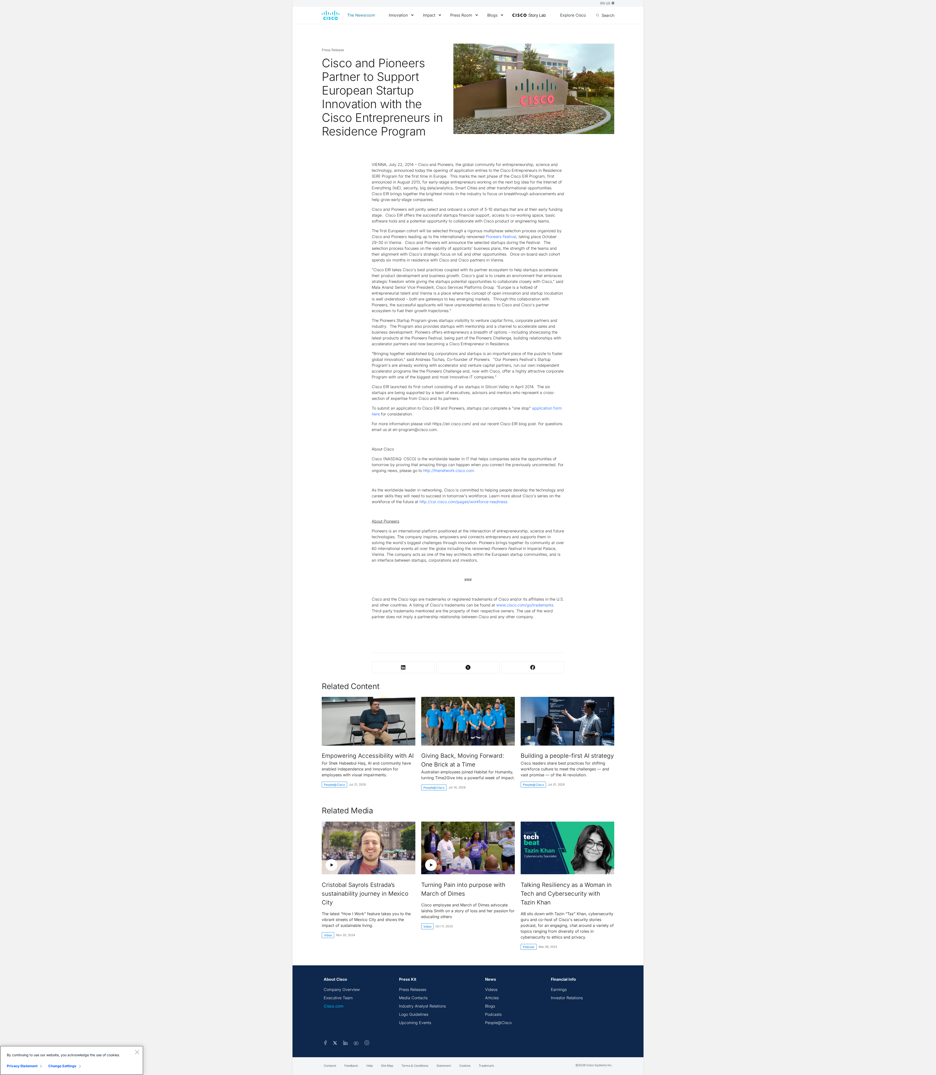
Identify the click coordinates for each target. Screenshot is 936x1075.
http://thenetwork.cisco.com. (449, 470)
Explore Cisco (573, 15)
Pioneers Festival (501, 236)
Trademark (486, 1065)
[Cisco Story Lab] (529, 16)
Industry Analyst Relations (422, 1006)
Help (369, 1065)
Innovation (398, 15)
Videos (491, 989)
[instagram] (367, 1043)
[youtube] (356, 1043)
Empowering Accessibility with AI (368, 755)
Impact (429, 15)
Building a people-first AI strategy (567, 755)
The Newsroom (361, 15)
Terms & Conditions (414, 1065)
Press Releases (412, 989)
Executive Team (338, 997)
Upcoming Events (415, 1022)
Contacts (330, 1065)
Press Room (461, 15)
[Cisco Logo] (330, 15)
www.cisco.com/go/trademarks (524, 605)
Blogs (492, 15)
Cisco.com (333, 1006)
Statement (444, 1065)
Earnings (559, 989)
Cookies (464, 1065)
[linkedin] (345, 1043)
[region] (71, 1060)
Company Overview (342, 989)
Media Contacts (413, 997)
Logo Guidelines (413, 1014)
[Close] (137, 1052)
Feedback (351, 1065)
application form (547, 408)
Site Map (387, 1065)
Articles (492, 997)
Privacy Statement (22, 1066)
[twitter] (335, 1043)
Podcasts (493, 1014)
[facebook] (325, 1043)
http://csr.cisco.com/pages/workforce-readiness (463, 501)
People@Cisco (334, 785)
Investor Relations (567, 997)
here (376, 414)
